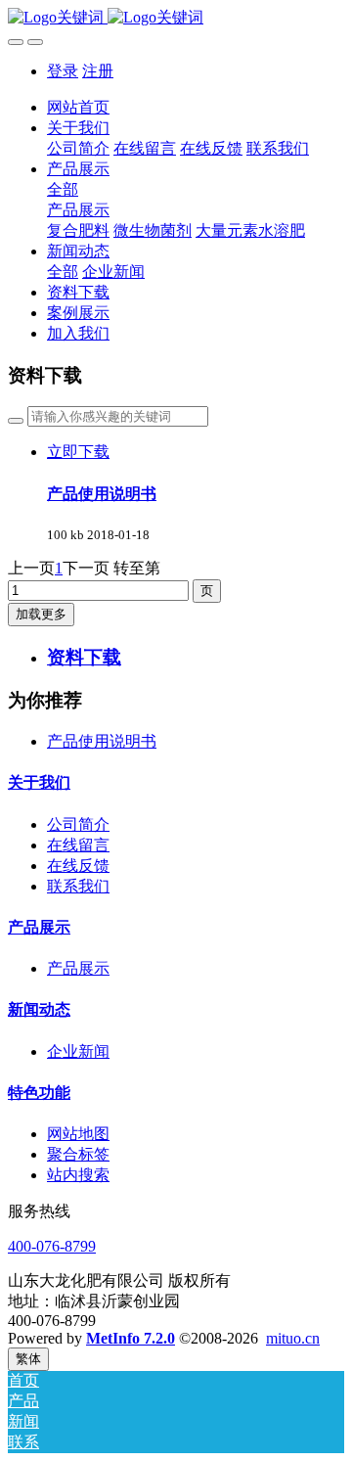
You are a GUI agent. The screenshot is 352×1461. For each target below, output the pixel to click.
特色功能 (39, 1092)
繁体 (28, 1358)
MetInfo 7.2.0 (130, 1338)
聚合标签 (78, 1154)
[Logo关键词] (176, 18)
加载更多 (41, 614)
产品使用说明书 (101, 741)
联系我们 (78, 886)
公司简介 (78, 824)
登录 (62, 71)
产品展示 (39, 927)
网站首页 (78, 107)
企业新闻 (78, 1051)
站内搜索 (78, 1174)
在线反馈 (78, 865)
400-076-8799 (52, 1246)
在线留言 (78, 845)
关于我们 (39, 782)
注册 (97, 71)
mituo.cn (293, 1338)
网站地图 (78, 1133)
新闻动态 (39, 1009)
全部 (62, 189)
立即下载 (78, 451)
